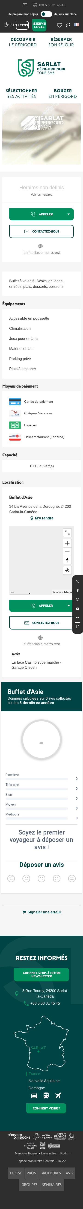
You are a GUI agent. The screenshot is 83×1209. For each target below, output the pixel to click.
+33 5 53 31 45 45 (52, 5)
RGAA (62, 1161)
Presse (16, 1173)
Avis (69, 1173)
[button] (77, 24)
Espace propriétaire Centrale (35, 1161)
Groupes (29, 1184)
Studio (64, 1153)
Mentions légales (26, 1153)
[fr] (77, 24)
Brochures (51, 1173)
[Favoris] (60, 25)
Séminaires (52, 1184)
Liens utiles (48, 1153)
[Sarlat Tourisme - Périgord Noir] (41, 68)
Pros (31, 1173)
